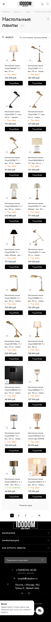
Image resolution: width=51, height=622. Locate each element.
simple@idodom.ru (27, 578)
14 (39, 515)
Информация (10, 540)
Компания (8, 533)
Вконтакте (22, 593)
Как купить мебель (14, 547)
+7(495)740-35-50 (26, 570)
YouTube (29, 593)
